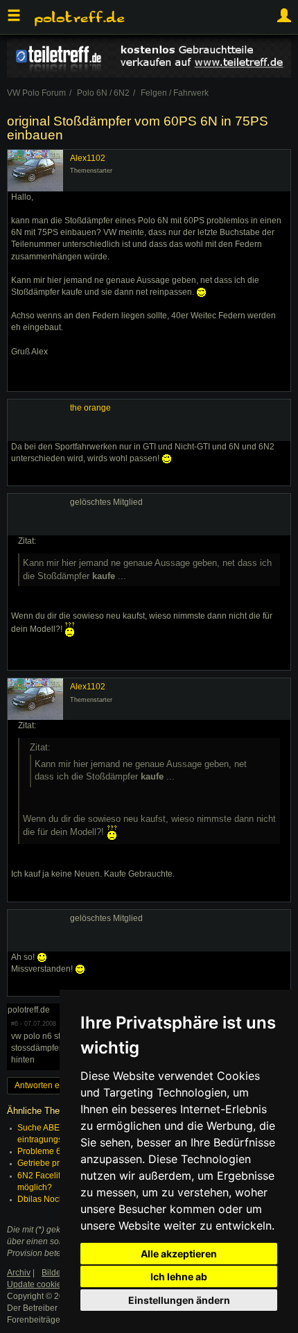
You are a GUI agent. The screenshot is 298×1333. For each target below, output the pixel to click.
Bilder (53, 1273)
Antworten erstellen (51, 1085)
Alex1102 (87, 158)
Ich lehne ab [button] (178, 1276)
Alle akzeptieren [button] (179, 1253)
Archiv (18, 1273)
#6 (14, 1023)
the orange (90, 408)
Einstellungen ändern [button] (179, 1300)
